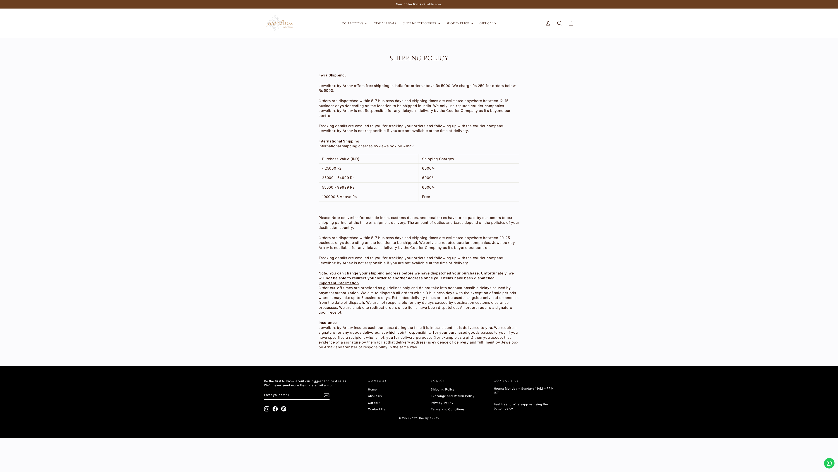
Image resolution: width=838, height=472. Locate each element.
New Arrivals (385, 23)
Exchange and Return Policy (453, 396)
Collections (353, 23)
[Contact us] (829, 463)
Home (372, 389)
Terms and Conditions (448, 409)
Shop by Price (458, 23)
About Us (375, 396)
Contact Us (376, 409)
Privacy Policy (442, 402)
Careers (374, 402)
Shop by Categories (420, 23)
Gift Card (487, 23)
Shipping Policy (443, 389)
